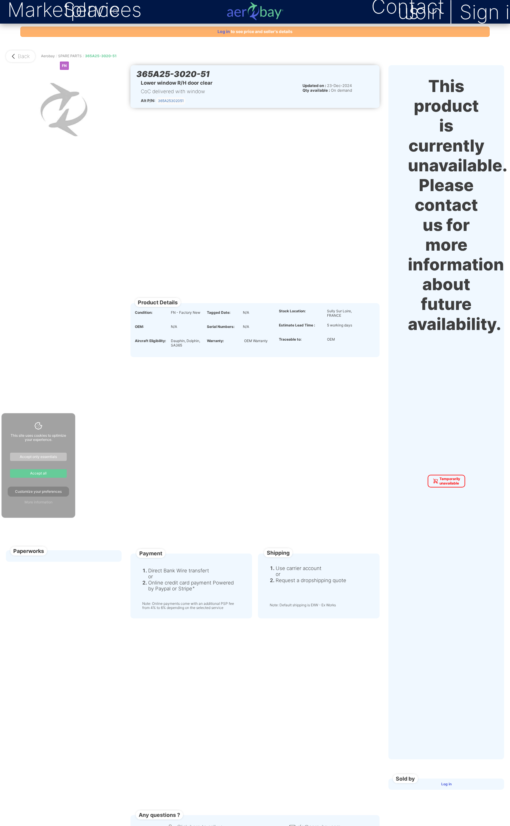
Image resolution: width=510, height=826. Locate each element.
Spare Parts (70, 56)
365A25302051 (171, 100)
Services (102, 10)
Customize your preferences (38, 491)
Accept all (38, 473)
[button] (20, 56)
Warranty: (215, 341)
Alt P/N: (148, 100)
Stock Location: (292, 311)
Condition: (144, 313)
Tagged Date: (219, 313)
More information (38, 502)
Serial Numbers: (221, 327)
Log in (446, 784)
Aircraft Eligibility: (150, 341)
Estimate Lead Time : (297, 325)
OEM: (139, 327)
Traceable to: (290, 339)
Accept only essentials (38, 456)
